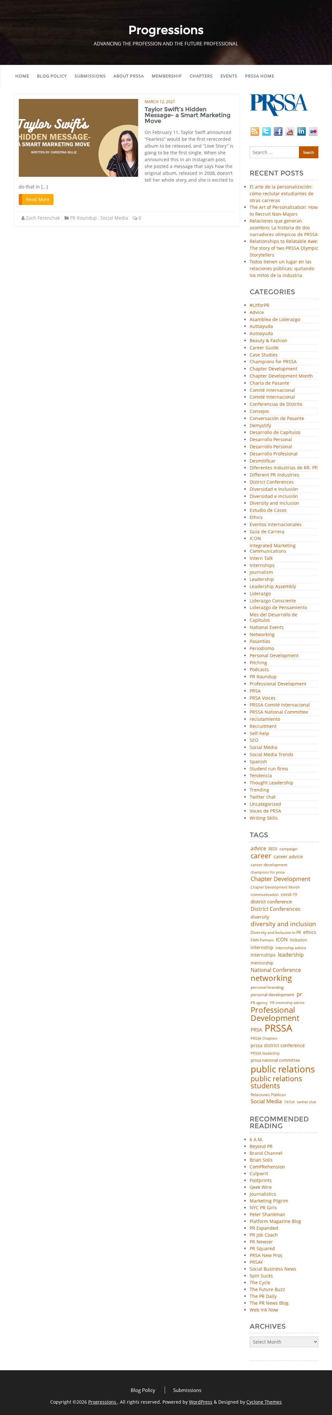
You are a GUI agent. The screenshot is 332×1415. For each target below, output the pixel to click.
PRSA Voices (263, 698)
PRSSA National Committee (279, 712)
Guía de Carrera (267, 532)
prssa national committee (275, 1060)
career (261, 856)
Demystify (260, 426)
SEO (254, 740)
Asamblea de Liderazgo (275, 319)
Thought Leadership (271, 783)
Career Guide (264, 348)
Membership (167, 76)
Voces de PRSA (265, 811)
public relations (283, 1068)
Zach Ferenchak (43, 218)
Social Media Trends (271, 754)
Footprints (261, 1180)
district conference (271, 901)
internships (263, 955)
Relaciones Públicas (268, 1095)
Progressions (102, 1402)
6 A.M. (256, 1139)
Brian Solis (261, 1160)
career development (269, 865)
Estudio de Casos (268, 510)
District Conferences (272, 482)
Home (22, 76)
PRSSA (278, 1028)
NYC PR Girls (263, 1207)
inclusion (298, 940)
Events (228, 76)
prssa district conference (278, 1045)
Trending (259, 790)
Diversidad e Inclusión (274, 489)
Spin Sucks (261, 1276)
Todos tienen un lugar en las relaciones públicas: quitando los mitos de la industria (282, 268)
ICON (255, 538)
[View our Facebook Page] (278, 131)
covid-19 (289, 895)
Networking (262, 634)
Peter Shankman (267, 1214)
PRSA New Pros (266, 1255)
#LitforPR (259, 305)
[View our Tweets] (266, 131)
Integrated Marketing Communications (273, 548)
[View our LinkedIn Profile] (301, 131)
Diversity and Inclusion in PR (276, 933)
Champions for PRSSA (273, 362)
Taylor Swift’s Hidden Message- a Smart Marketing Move (188, 115)
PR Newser (261, 1242)
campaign (288, 849)
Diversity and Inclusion (274, 503)
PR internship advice (287, 1003)
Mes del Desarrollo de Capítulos (273, 617)
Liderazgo (260, 594)
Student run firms (269, 769)
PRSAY (256, 1262)
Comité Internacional (272, 390)
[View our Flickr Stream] (313, 131)
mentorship (262, 963)
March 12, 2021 (160, 101)
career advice (288, 856)
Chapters (201, 76)
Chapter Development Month (281, 376)
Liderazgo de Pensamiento (278, 608)
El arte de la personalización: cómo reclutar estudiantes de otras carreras (282, 193)
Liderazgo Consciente (273, 601)
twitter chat (306, 1102)
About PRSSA (128, 76)
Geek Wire (261, 1187)
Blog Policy (52, 76)
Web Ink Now (264, 1310)
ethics (309, 932)
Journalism (261, 572)
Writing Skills (264, 818)
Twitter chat (263, 797)
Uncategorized (265, 804)
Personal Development (274, 656)
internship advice (291, 948)
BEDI (272, 849)
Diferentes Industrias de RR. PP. (284, 468)
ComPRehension (267, 1167)
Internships (262, 565)
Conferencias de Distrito (276, 404)
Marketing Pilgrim (269, 1201)
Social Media (114, 218)
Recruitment (263, 726)
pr (299, 994)
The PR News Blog (269, 1303)
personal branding (267, 987)
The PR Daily (263, 1296)
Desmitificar (263, 461)
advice (258, 848)
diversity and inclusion (283, 924)
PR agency (259, 1003)
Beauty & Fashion (268, 341)
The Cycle (260, 1282)
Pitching (258, 663)
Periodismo (262, 648)
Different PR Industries (274, 475)
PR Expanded (264, 1228)
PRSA (255, 691)
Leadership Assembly (273, 586)
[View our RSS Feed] (255, 131)
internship (262, 947)
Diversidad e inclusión (274, 496)
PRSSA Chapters (264, 1038)
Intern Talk (261, 558)
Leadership (262, 579)
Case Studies (264, 355)
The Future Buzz (267, 1289)
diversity (260, 917)
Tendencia (261, 776)
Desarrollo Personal (271, 439)
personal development (272, 995)
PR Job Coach (264, 1235)
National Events (267, 627)
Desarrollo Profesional (274, 454)
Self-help (259, 733)
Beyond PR (261, 1146)
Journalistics (263, 1194)
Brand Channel (266, 1153)
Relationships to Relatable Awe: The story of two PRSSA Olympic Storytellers (284, 248)
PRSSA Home (259, 76)
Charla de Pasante (269, 383)
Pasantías (260, 641)
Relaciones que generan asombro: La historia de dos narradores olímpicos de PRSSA (284, 227)
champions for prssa (268, 872)
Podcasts (259, 669)
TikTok (289, 1102)
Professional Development (278, 684)
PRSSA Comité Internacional (280, 705)
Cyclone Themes (264, 1402)
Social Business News (273, 1269)
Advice (257, 312)
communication (265, 895)
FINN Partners (262, 940)
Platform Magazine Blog (275, 1221)
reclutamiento (265, 719)
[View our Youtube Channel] (290, 131)
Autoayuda (261, 326)
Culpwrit (259, 1173)
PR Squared (262, 1248)
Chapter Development (273, 369)
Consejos (259, 411)
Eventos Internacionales (276, 524)
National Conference (276, 970)
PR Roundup (83, 218)
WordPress (200, 1402)
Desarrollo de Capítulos (275, 432)
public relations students (276, 1082)
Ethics (256, 517)
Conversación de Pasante (277, 418)
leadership (291, 955)
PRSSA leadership (265, 1053)
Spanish (258, 762)
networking (271, 978)
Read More (38, 199)
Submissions (90, 76)
